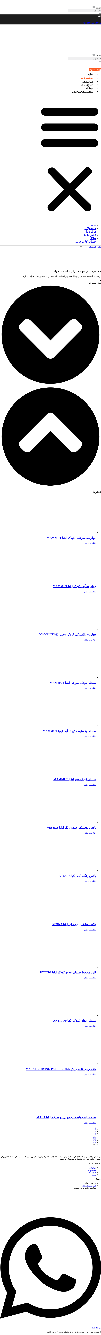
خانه (93, 224)
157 (94, 1140)
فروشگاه (92, 247)
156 (94, 1138)
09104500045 (92, 22)
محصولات (90, 228)
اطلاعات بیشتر (90, 543)
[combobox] (84, 10)
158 (94, 1142)
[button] (69, 158)
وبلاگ (93, 238)
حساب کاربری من (82, 91)
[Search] (100, 13)
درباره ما (91, 231)
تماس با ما (90, 234)
